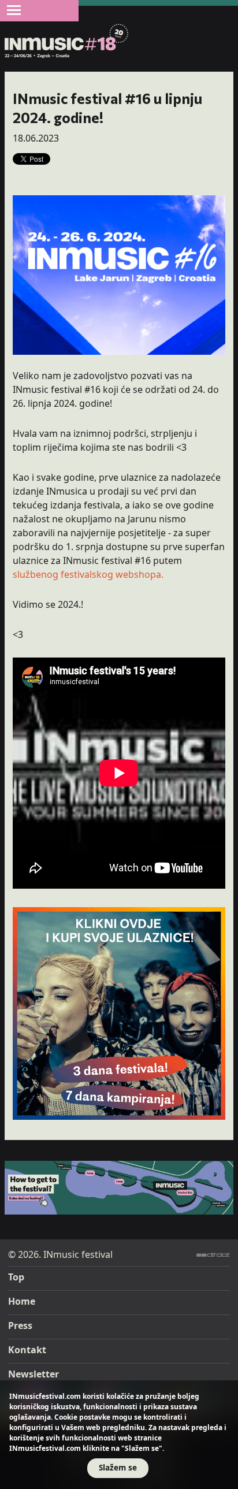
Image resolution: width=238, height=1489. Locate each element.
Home (21, 1301)
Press (20, 1325)
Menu (14, 9)
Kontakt (27, 1349)
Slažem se (118, 1467)
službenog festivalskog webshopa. (88, 574)
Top (16, 1277)
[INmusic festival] (67, 41)
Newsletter (33, 1374)
